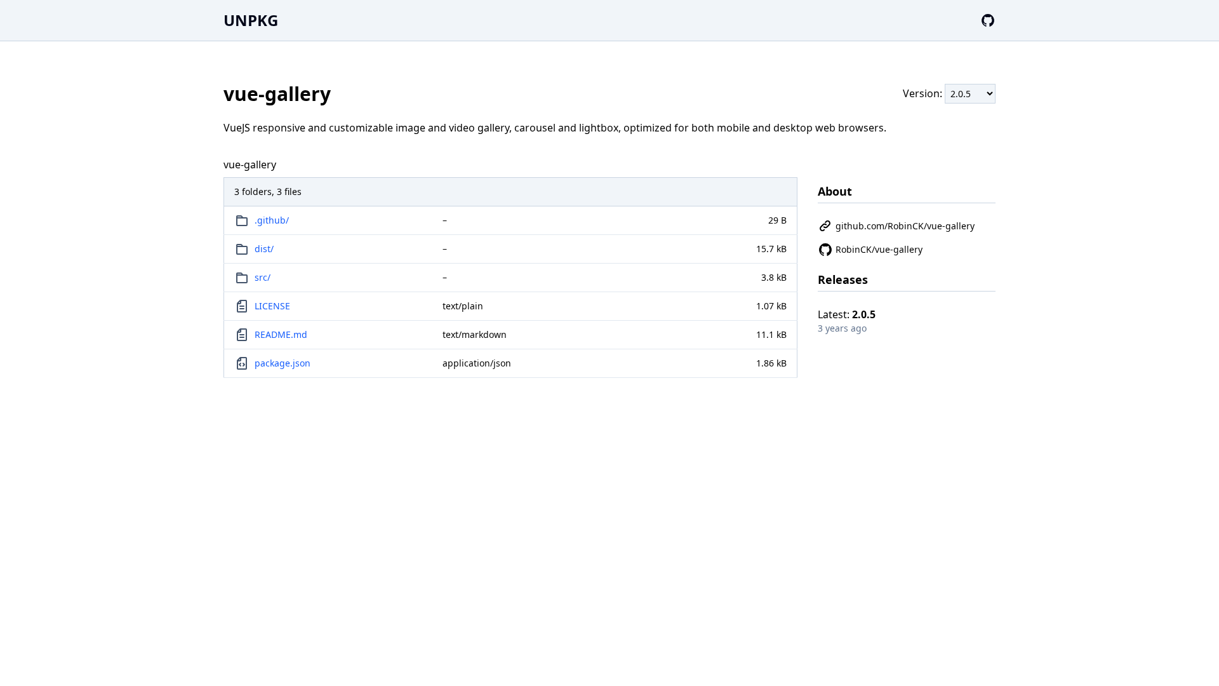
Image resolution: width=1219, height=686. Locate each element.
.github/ (272, 220)
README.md (281, 334)
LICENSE (272, 306)
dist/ (264, 249)
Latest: (847, 314)
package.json (282, 363)
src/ (262, 277)
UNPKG (250, 20)
